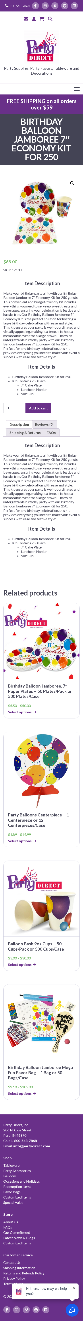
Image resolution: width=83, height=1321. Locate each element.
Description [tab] (19, 424)
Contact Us (12, 1262)
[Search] (50, 19)
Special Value (13, 1202)
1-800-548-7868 (24, 1140)
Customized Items (17, 1197)
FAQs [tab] (51, 432)
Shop (7, 1158)
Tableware (11, 1165)
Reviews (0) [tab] (44, 424)
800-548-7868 (20, 6)
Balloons (10, 1176)
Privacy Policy (14, 1278)
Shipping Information (19, 1268)
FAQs (7, 1227)
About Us (10, 1222)
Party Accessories (17, 1170)
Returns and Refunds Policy (23, 1273)
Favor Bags (12, 1192)
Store (8, 1214)
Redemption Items (17, 1186)
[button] (72, 183)
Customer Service (18, 1255)
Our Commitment (16, 1232)
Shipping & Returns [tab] (25, 432)
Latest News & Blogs (19, 1238)
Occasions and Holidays (21, 1181)
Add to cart (38, 408)
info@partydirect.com (31, 1146)
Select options (20, 712)
